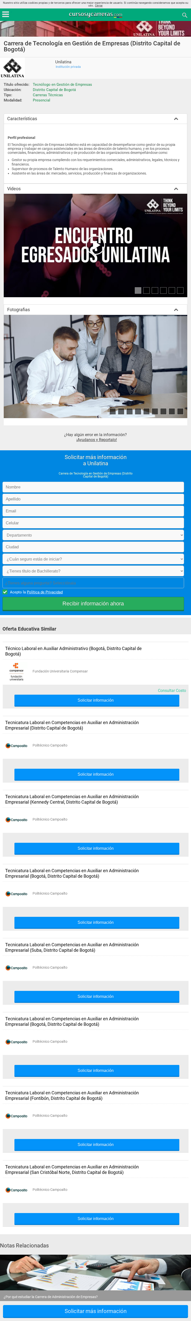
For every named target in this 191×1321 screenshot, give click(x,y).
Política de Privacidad (45, 592)
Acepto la (36, 592)
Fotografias (18, 309)
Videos (14, 188)
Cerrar (99, 5)
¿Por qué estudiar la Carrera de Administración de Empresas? (51, 1297)
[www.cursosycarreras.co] (96, 15)
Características (22, 118)
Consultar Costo (172, 690)
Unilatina (63, 62)
